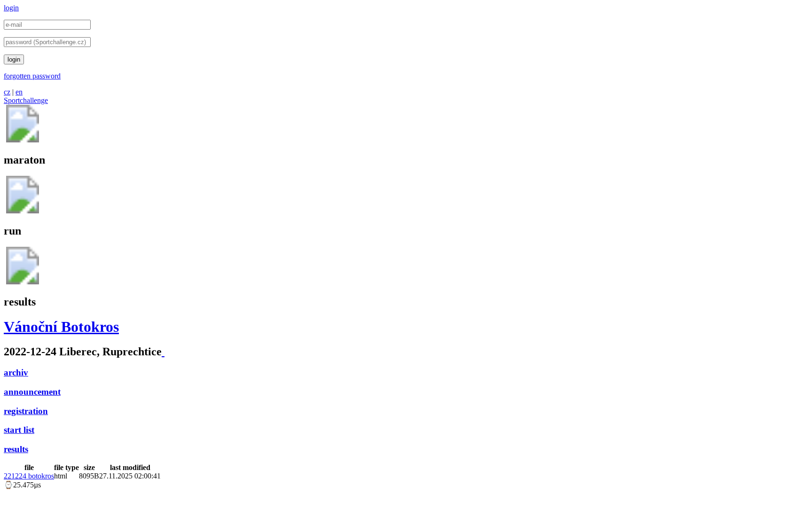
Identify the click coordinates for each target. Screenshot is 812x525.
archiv (16, 372)
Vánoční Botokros (61, 326)
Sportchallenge (26, 100)
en (19, 92)
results (16, 449)
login (11, 8)
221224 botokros (29, 476)
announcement (32, 392)
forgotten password (32, 76)
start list (19, 430)
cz (7, 92)
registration (26, 411)
